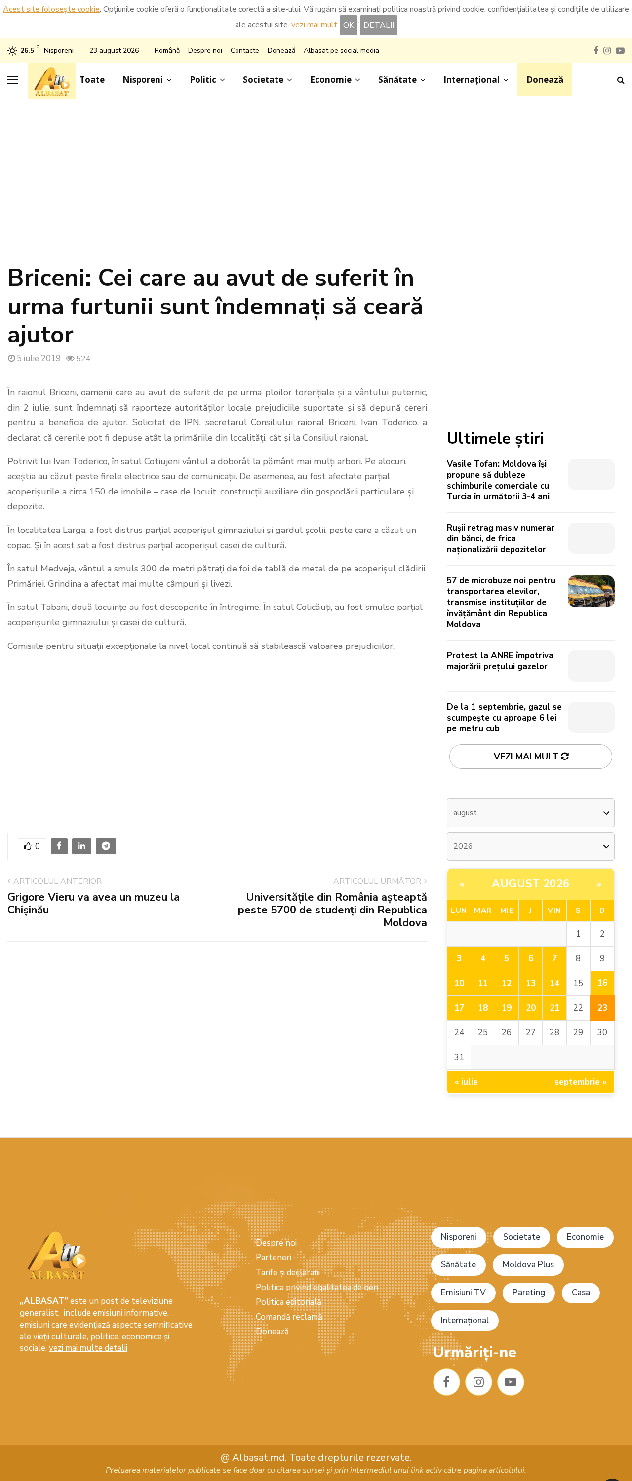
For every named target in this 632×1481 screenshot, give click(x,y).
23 (602, 1008)
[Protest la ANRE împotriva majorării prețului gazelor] (591, 666)
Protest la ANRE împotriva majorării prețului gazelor (500, 661)
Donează (281, 50)
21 (554, 1008)
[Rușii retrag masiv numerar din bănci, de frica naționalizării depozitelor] (591, 538)
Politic (203, 79)
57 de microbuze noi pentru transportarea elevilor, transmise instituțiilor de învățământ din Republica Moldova (501, 602)
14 (554, 983)
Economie (331, 79)
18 (483, 1008)
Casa (581, 1292)
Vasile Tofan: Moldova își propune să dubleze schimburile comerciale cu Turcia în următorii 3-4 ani (498, 480)
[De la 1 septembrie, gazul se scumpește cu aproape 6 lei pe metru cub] (591, 717)
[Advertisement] (316, 185)
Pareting (529, 1292)
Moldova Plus (528, 1264)
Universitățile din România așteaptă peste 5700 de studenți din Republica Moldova (332, 910)
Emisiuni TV (463, 1292)
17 (459, 1008)
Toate (92, 79)
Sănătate (397, 79)
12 (507, 983)
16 (602, 982)
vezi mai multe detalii (88, 1348)
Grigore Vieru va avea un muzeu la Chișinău (93, 903)
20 (531, 1008)
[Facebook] (446, 1382)
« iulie (466, 1082)
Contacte (245, 50)
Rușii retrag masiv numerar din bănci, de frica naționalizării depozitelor (500, 538)
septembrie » (580, 1082)
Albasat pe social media (341, 50)
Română (167, 50)
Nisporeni (142, 79)
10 (459, 983)
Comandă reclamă (289, 1317)
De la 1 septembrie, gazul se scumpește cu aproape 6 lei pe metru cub (504, 717)
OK (348, 25)
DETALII (378, 25)
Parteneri (273, 1257)
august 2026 (531, 883)
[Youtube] (510, 1382)
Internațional (471, 79)
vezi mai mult (314, 24)
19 (507, 1008)
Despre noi (205, 50)
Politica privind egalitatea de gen (317, 1287)
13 (531, 983)
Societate (263, 79)
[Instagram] (478, 1382)
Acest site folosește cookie (51, 9)
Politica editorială (288, 1302)
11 (483, 983)
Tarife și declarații (288, 1272)
